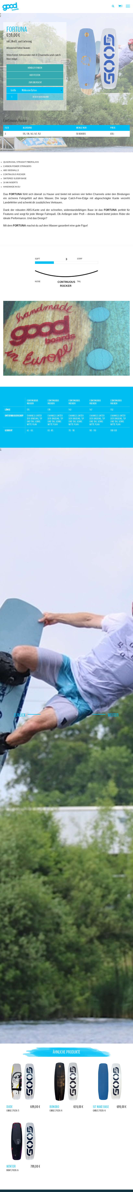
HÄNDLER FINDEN (35, 68)
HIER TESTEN (35, 75)
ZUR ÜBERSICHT (35, 82)
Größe (13, 90)
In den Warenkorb (41, 97)
